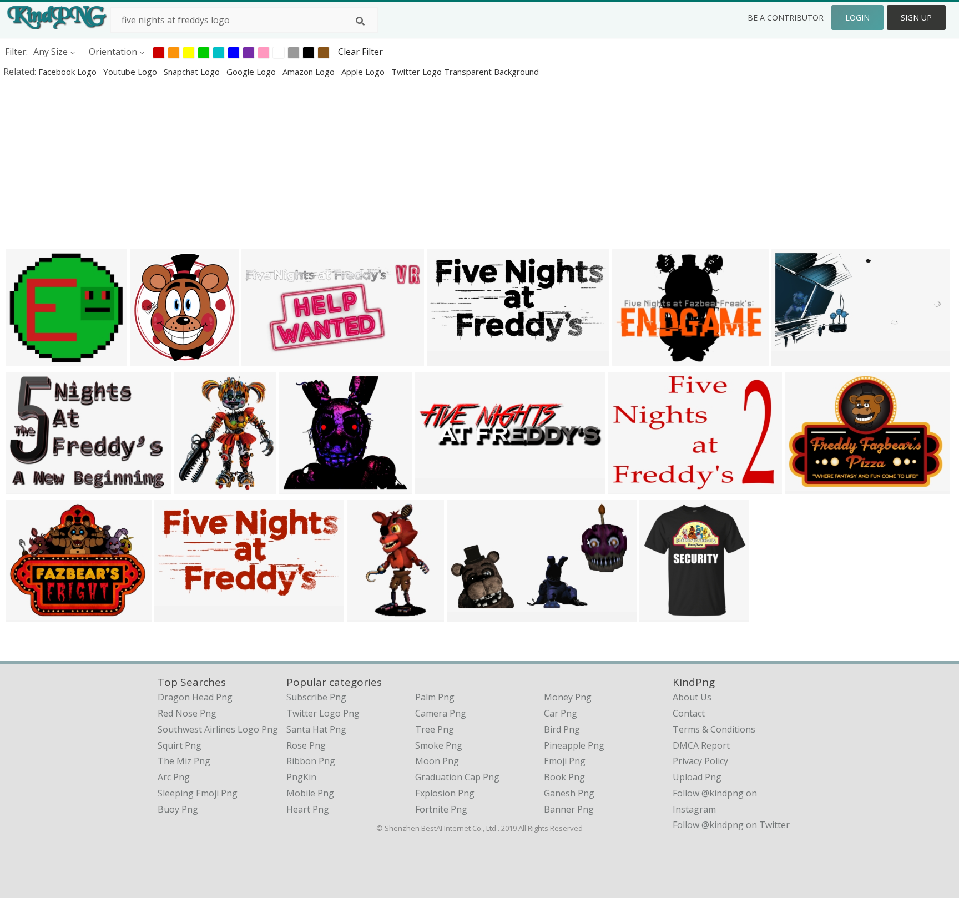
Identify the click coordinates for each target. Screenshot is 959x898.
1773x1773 (372, 614)
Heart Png (307, 809)
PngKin (301, 777)
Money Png (568, 697)
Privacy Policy (700, 761)
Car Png (560, 713)
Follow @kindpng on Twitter (731, 825)
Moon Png (437, 761)
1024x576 (438, 486)
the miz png (184, 761)
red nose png (187, 713)
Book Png (564, 777)
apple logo (364, 71)
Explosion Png (445, 793)
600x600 (660, 614)
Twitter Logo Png (323, 713)
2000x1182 (452, 359)
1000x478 (177, 614)
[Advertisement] (333, 163)
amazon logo (309, 71)
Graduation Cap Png (457, 777)
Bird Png (562, 729)
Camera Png (440, 713)
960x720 (633, 359)
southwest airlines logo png (218, 729)
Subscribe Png (316, 697)
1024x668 (28, 486)
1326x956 (807, 486)
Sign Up (916, 17)
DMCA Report (701, 745)
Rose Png (306, 745)
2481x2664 (155, 359)
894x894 (195, 486)
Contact (689, 713)
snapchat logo (193, 71)
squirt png (179, 745)
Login (857, 17)
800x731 (300, 486)
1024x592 (469, 614)
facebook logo (68, 71)
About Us (692, 697)
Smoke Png (438, 745)
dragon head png (195, 697)
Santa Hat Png (316, 729)
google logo (252, 71)
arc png (174, 777)
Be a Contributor (786, 17)
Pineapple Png (574, 745)
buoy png (178, 809)
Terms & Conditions (714, 729)
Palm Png (435, 697)
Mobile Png (310, 793)
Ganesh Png (569, 793)
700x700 (26, 614)
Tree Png (434, 729)
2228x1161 (266, 359)
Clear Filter (360, 52)
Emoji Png (565, 761)
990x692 (629, 486)
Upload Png (697, 777)
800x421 (792, 359)
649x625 (26, 359)
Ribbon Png (310, 761)
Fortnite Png (441, 809)
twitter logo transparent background (465, 71)
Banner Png (569, 809)
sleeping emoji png (198, 793)
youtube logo (131, 71)
